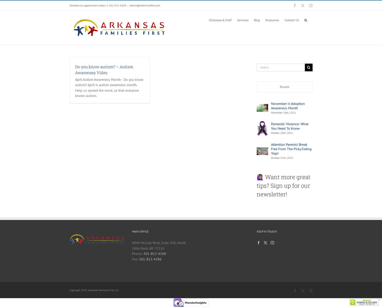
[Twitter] (265, 242)
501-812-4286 (150, 259)
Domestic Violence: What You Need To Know (289, 126)
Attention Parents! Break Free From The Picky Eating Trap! (291, 148)
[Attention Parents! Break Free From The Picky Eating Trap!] (262, 150)
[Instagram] (272, 242)
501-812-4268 (154, 253)
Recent (284, 87)
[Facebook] (258, 242)
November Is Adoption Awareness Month (288, 105)
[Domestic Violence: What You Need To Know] (262, 123)
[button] (305, 20)
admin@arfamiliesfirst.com (145, 5)
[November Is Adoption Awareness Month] (262, 106)
